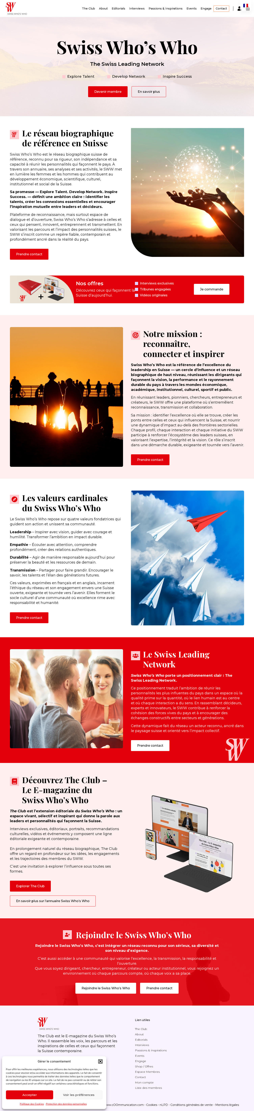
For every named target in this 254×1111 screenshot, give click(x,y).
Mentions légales (227, 1105)
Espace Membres (147, 1072)
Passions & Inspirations (166, 8)
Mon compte (144, 1082)
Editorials (118, 8)
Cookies (151, 1105)
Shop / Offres (144, 1066)
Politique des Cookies (32, 1103)
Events (192, 8)
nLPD (164, 1105)
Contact (221, 8)
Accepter (29, 1095)
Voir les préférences (78, 1095)
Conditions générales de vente (191, 1105)
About (103, 8)
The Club (88, 8)
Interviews (137, 8)
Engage (206, 8)
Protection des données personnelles (66, 1103)
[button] (100, 1061)
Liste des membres (148, 1088)
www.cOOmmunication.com (124, 1105)
